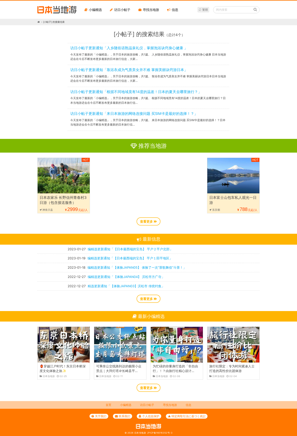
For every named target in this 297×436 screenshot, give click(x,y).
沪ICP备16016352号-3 (159, 432)
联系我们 (124, 416)
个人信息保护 (150, 416)
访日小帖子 (122, 10)
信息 (175, 10)
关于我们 (100, 416)
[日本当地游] (57, 12)
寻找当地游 (151, 10)
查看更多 (146, 221)
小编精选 (95, 10)
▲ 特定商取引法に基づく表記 (186, 416)
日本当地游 (140, 432)
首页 (108, 405)
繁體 (205, 9)
